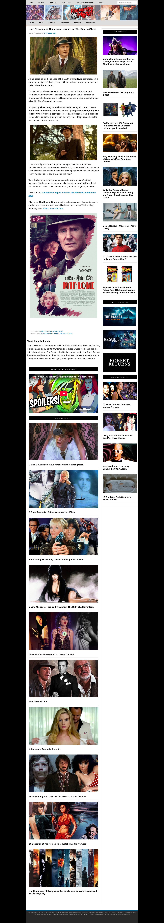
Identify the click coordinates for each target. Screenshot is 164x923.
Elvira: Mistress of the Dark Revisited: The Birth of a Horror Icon (61, 607)
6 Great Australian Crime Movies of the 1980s (52, 512)
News (61, 331)
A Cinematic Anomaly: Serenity (45, 749)
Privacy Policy (99, 914)
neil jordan (54, 333)
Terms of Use (88, 914)
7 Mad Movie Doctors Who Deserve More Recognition (56, 465)
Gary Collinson (46, 331)
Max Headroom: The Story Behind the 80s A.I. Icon (116, 467)
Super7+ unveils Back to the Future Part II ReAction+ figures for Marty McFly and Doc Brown (119, 290)
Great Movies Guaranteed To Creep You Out (51, 654)
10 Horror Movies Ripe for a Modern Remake (117, 405)
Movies (55, 331)
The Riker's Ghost (66, 333)
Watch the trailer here (53, 208)
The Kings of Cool (38, 702)
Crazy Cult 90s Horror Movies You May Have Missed (118, 436)
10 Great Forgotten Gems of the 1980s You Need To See (57, 796)
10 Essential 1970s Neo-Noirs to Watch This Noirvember (57, 844)
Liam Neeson (45, 333)
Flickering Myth (82, 12)
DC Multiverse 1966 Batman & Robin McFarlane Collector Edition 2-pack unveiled (118, 125)
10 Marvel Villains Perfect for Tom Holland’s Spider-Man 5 (120, 257)
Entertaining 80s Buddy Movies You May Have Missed (56, 559)
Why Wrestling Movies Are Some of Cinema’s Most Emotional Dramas (119, 159)
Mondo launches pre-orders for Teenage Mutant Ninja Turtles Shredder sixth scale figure (118, 61)
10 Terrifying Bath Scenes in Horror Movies (117, 498)
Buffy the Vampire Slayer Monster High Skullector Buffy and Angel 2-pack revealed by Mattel (118, 194)
